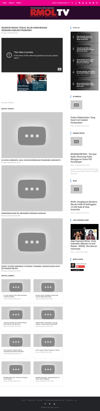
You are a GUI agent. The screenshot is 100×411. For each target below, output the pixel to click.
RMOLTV (11, 3)
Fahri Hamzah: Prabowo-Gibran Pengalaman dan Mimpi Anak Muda (14, 350)
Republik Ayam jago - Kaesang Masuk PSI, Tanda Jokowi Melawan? (48, 378)
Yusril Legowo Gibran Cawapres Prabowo (48, 350)
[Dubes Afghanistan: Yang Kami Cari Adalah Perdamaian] (76, 104)
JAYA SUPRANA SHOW (81, 220)
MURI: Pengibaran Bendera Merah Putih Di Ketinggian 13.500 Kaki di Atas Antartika (84, 205)
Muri (75, 181)
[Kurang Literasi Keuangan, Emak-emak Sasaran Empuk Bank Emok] (48, 288)
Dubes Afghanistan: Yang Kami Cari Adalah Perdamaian (83, 120)
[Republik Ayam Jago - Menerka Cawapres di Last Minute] (16, 370)
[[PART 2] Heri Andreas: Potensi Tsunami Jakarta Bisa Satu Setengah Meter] (32, 241)
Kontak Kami (69, 400)
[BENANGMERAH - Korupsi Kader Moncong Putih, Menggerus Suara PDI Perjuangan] (76, 141)
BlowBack (77, 97)
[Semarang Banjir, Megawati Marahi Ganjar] (32, 188)
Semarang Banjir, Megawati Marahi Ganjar (23, 213)
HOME (5, 3)
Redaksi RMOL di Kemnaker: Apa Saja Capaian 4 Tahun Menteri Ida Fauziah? (47, 323)
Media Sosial (78, 259)
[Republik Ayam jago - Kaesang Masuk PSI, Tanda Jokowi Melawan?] (48, 370)
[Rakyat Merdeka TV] (50, 12)
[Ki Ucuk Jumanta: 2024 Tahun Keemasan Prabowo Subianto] (32, 135)
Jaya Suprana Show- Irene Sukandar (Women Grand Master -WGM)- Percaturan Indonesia (84, 245)
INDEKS (18, 3)
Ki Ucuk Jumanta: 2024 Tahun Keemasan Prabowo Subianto (31, 160)
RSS (76, 400)
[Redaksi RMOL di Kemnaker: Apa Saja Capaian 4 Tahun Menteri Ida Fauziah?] (48, 316)
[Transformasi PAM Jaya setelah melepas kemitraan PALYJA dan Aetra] (16, 316)
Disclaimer (40, 400)
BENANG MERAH (79, 133)
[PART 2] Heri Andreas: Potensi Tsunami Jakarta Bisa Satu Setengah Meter (30, 267)
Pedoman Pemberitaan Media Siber (54, 400)
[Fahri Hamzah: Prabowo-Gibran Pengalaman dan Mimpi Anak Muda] (16, 343)
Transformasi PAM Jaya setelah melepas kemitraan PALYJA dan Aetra (15, 323)
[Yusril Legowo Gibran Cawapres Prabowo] (48, 343)
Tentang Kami (31, 400)
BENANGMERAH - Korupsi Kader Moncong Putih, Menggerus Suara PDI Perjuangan (83, 158)
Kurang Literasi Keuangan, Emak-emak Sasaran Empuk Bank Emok (47, 296)
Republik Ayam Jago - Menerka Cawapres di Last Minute (16, 378)
